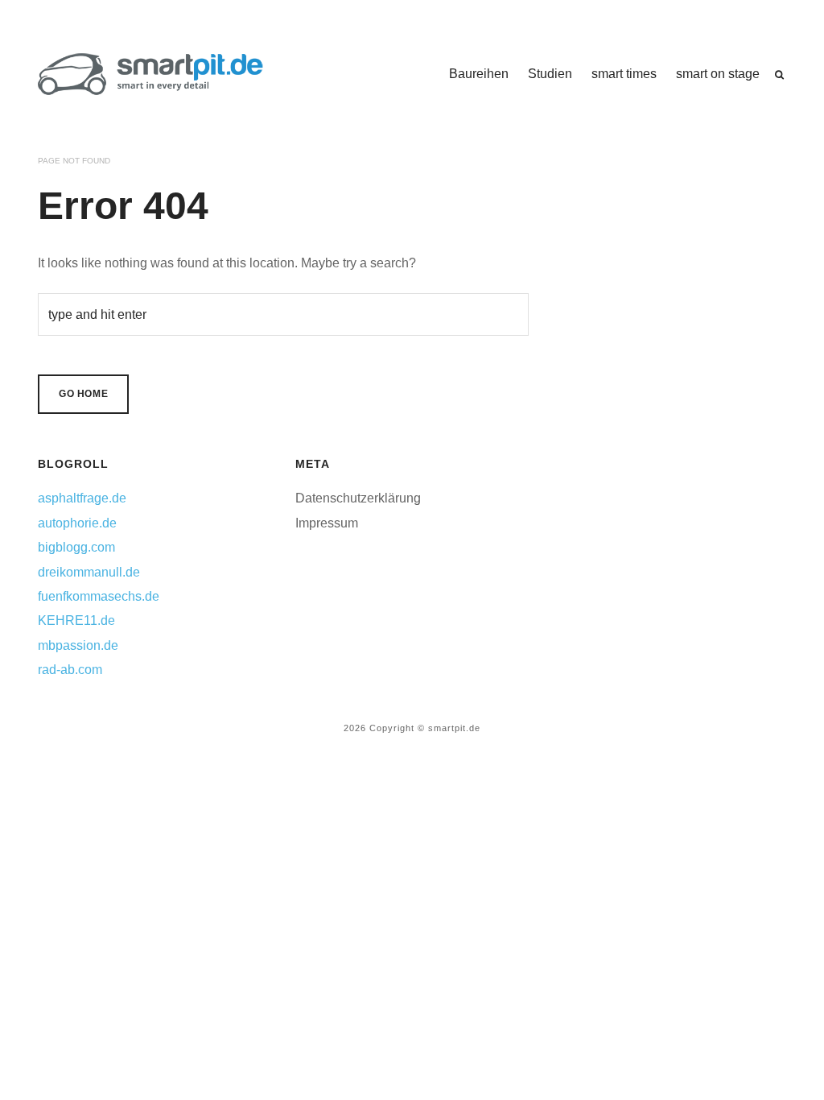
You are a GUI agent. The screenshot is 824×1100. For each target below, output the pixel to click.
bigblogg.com (76, 547)
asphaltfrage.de (82, 498)
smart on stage (718, 74)
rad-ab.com (70, 669)
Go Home (83, 393)
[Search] (779, 75)
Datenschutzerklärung (358, 498)
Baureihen (479, 74)
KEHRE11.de (76, 620)
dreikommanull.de (89, 572)
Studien (550, 74)
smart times (624, 74)
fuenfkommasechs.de (98, 596)
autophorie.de (77, 523)
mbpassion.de (78, 645)
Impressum (326, 523)
